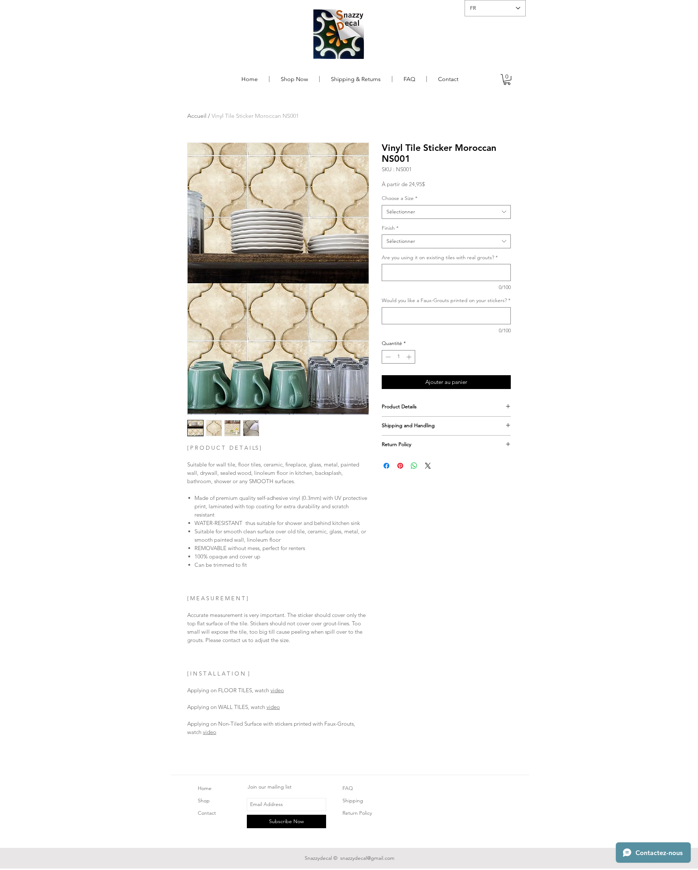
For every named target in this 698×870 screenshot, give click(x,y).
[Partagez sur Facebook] (386, 465)
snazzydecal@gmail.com (367, 858)
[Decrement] (387, 356)
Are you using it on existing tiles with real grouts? (440, 257)
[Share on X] (428, 465)
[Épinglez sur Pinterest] (400, 465)
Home (205, 788)
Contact (207, 813)
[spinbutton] (398, 356)
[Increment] (409, 356)
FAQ (347, 788)
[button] (507, 79)
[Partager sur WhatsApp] (414, 465)
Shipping (353, 800)
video (277, 690)
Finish (390, 228)
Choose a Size (399, 198)
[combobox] (446, 212)
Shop (204, 800)
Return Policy (357, 813)
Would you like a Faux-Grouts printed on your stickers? (446, 300)
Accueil (196, 115)
